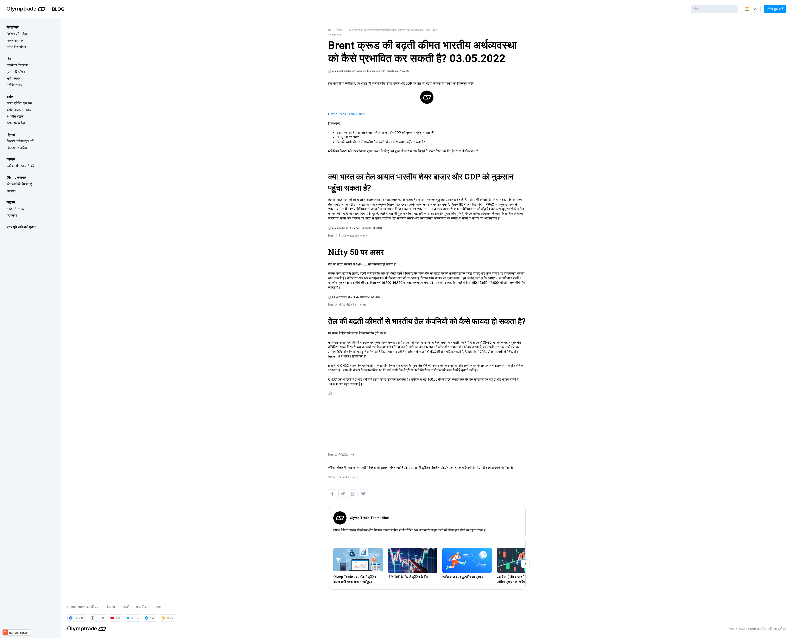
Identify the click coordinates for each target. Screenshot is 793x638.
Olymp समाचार (16, 177)
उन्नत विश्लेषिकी (16, 47)
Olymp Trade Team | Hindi (346, 114)
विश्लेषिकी (13, 27)
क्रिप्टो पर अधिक (17, 148)
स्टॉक (10, 97)
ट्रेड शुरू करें (775, 9)
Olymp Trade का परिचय (82, 607)
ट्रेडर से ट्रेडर (15, 209)
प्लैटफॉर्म (110, 607)
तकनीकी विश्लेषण (17, 65)
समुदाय (11, 202)
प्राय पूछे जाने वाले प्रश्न (21, 227)
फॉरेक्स (11, 159)
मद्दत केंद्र (141, 607)
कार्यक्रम (12, 191)
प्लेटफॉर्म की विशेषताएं (19, 184)
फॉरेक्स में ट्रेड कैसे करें (20, 166)
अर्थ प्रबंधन (13, 78)
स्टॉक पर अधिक (16, 123)
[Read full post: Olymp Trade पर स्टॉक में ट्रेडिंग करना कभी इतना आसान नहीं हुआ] (358, 560)
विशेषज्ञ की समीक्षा (17, 34)
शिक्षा (9, 59)
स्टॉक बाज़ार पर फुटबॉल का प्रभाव (462, 577)
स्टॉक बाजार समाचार (19, 110)
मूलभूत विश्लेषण (16, 72)
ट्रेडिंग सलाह (14, 85)
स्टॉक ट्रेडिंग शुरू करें (19, 103)
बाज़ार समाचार (15, 40)
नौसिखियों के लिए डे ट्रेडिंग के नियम (409, 577)
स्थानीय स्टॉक (15, 116)
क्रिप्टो (11, 135)
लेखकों (125, 607)
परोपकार (12, 215)
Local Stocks (348, 477)
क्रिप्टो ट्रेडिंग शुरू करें (20, 141)
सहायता (158, 607)
